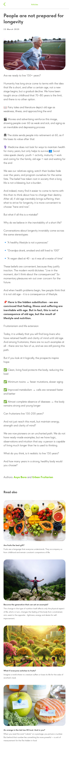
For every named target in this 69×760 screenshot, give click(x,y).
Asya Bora (20, 477)
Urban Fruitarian (42, 477)
